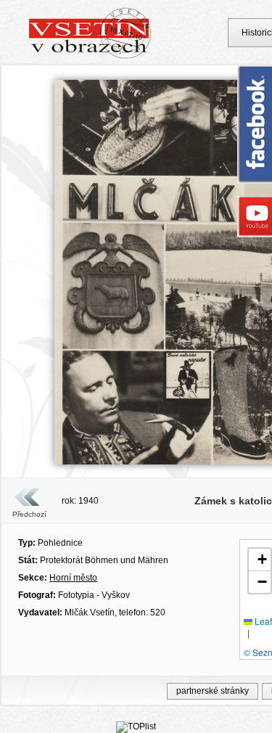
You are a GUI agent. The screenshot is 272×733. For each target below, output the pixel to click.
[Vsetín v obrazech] (90, 57)
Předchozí (29, 514)
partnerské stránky (212, 691)
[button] (260, 560)
